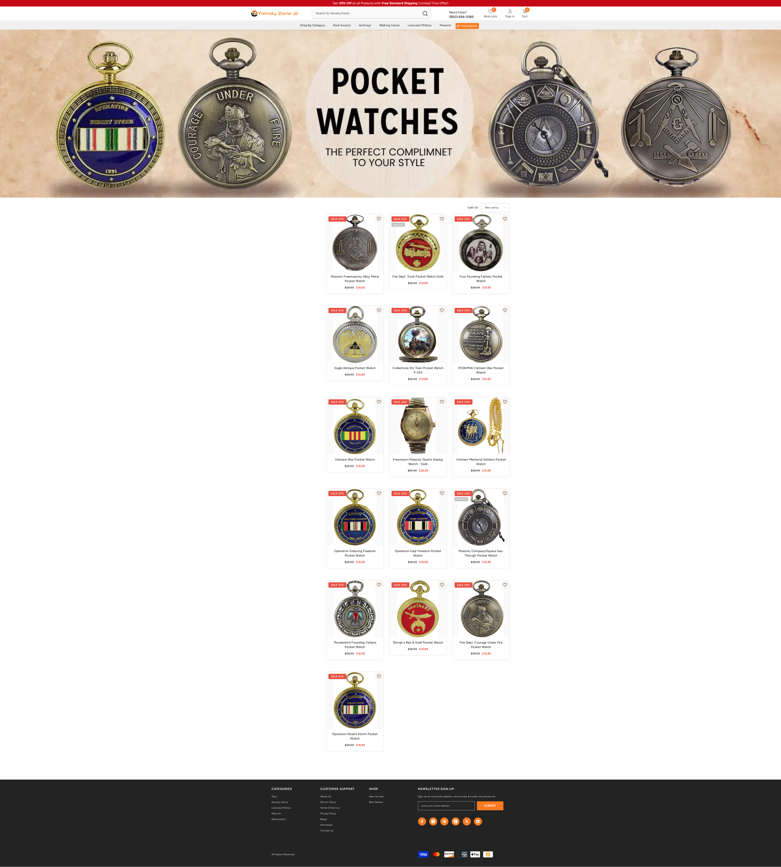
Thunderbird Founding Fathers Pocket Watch (355, 645)
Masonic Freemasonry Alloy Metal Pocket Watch (355, 279)
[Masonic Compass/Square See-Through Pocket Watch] (481, 517)
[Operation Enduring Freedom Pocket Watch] (354, 517)
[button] (495, 207)
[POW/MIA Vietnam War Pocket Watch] (481, 334)
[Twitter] (467, 821)
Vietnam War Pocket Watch (355, 459)
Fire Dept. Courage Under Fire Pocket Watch (481, 645)
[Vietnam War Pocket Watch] (354, 425)
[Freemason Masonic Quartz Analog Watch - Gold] (417, 425)
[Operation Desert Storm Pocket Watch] (354, 700)
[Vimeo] (478, 821)
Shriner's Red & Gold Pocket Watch (418, 642)
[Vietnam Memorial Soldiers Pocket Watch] (481, 425)
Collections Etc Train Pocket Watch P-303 (418, 370)
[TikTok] (456, 821)
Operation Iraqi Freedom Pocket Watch (418, 553)
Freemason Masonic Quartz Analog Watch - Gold (418, 462)
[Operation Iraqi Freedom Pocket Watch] (417, 517)
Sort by (473, 207)
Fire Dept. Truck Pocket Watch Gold (417, 276)
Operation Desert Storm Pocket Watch (355, 736)
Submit (490, 805)
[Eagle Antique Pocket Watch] (354, 334)
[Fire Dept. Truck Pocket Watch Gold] (417, 242)
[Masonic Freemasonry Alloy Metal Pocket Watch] (354, 242)
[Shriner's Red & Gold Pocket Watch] (417, 608)
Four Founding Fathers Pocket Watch (480, 279)
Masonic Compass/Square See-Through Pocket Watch (480, 553)
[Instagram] (433, 821)
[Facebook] (422, 821)
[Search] (371, 13)
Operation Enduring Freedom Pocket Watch (355, 553)
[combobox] (366, 13)
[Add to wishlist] (379, 218)
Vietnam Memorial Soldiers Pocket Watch (481, 462)
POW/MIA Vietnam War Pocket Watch (481, 370)
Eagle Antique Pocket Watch (354, 368)
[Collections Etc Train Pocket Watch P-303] (417, 334)
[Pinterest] (444, 821)
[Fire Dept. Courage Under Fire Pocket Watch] (481, 608)
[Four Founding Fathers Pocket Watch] (481, 242)
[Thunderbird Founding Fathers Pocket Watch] (354, 608)
